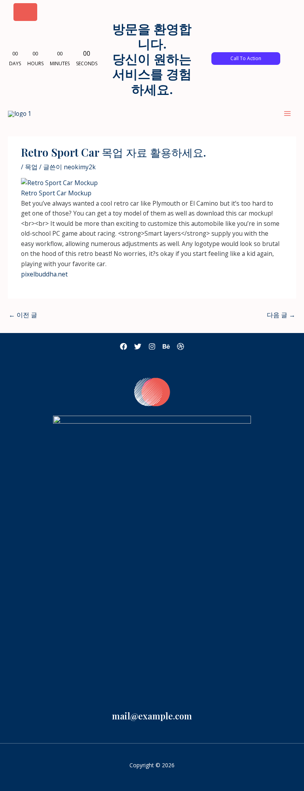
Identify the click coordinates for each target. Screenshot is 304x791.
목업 (31, 167)
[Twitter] (137, 346)
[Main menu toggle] (287, 113)
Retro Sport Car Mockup (56, 193)
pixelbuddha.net (44, 274)
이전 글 (23, 314)
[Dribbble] (180, 346)
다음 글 (281, 314)
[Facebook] (123, 346)
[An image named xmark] (25, 12)
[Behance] (166, 346)
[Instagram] (152, 346)
